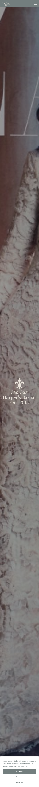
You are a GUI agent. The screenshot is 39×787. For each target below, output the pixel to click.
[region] (19, 771)
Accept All (19, 771)
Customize (19, 777)
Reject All (19, 782)
